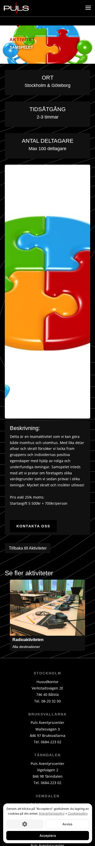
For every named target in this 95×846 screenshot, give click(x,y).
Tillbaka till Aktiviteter (28, 548)
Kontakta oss (33, 526)
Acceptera (48, 835)
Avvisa (67, 824)
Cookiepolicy (77, 813)
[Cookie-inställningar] (24, 823)
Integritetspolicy (51, 813)
